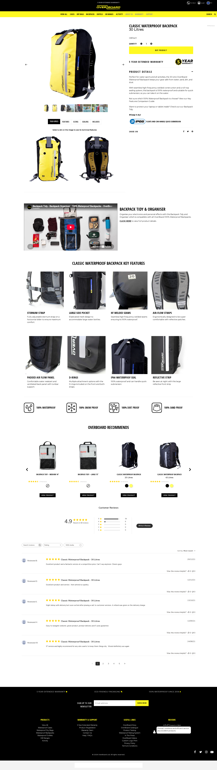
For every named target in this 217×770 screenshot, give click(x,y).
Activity (45, 741)
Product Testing (129, 730)
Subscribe (142, 703)
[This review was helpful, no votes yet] (188, 571)
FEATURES (65, 121)
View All (45, 725)
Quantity (133, 44)
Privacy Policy (129, 743)
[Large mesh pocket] (61, 162)
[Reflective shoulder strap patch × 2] (93, 171)
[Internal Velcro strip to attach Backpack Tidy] (90, 144)
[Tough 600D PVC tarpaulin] (44, 153)
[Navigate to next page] (125, 663)
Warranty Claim (87, 730)
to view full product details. (138, 221)
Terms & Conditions (129, 746)
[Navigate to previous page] (92, 663)
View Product (47, 495)
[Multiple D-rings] (57, 177)
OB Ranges (45, 738)
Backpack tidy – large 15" (88, 474)
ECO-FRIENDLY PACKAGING (107, 692)
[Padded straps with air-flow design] (105, 156)
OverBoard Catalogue (129, 728)
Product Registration (87, 728)
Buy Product (161, 50)
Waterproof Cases (45, 728)
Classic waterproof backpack (129, 476)
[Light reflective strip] (55, 158)
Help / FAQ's (87, 735)
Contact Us (87, 733)
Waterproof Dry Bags (45, 730)
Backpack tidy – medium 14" (47, 474)
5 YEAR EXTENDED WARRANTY (51, 692)
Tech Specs (54, 121)
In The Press (130, 735)
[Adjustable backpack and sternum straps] (99, 178)
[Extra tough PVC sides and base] (38, 146)
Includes (96, 121)
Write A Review (144, 526)
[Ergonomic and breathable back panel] (97, 153)
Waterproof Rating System (129, 733)
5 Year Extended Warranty (87, 725)
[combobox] (53, 545)
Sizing (75, 121)
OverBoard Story (129, 725)
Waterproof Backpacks (45, 733)
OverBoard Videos (130, 738)
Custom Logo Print (129, 741)
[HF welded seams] (57, 141)
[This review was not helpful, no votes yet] (193, 571)
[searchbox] (30, 545)
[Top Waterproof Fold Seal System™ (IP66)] (53, 137)
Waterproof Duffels (45, 735)
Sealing (85, 121)
